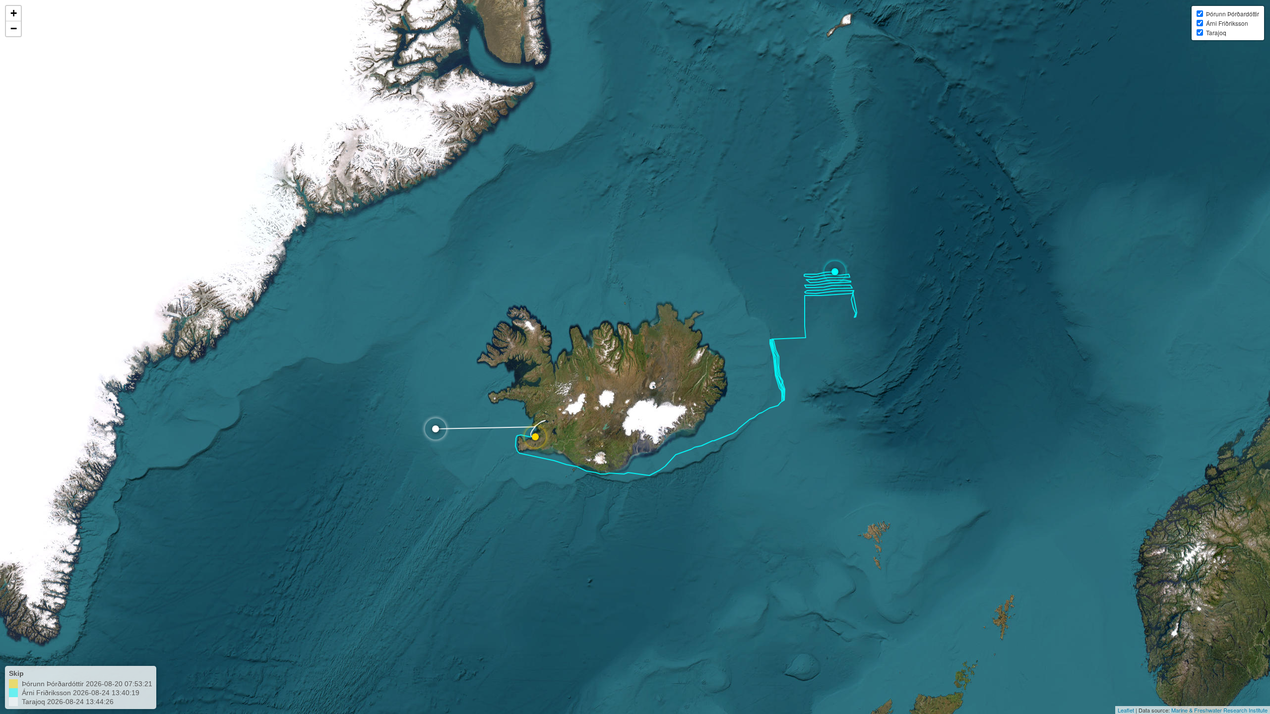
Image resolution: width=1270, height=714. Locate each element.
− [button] (13, 28)
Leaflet (1126, 710)
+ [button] (13, 13)
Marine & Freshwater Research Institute (1219, 710)
